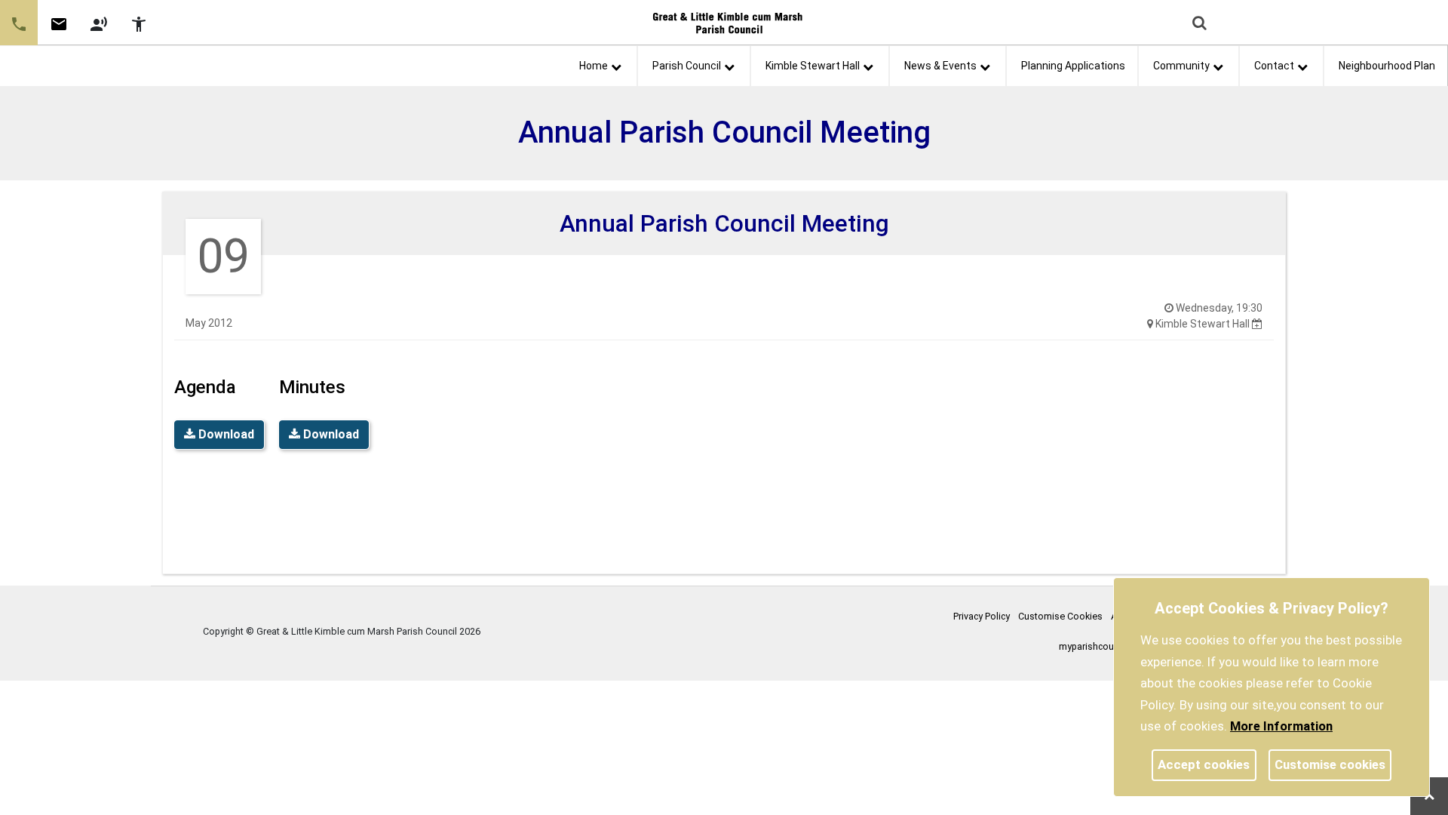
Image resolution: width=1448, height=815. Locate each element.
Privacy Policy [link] (981, 616)
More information (1281, 726)
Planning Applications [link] (1073, 66)
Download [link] (224, 434)
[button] (1200, 24)
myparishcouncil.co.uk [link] (1106, 646)
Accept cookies (1204, 764)
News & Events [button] (940, 66)
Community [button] (1181, 66)
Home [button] (593, 66)
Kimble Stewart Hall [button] (812, 66)
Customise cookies (1330, 764)
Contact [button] (1274, 66)
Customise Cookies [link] (1060, 616)
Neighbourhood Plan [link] (1387, 66)
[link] (59, 29)
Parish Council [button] (686, 66)
